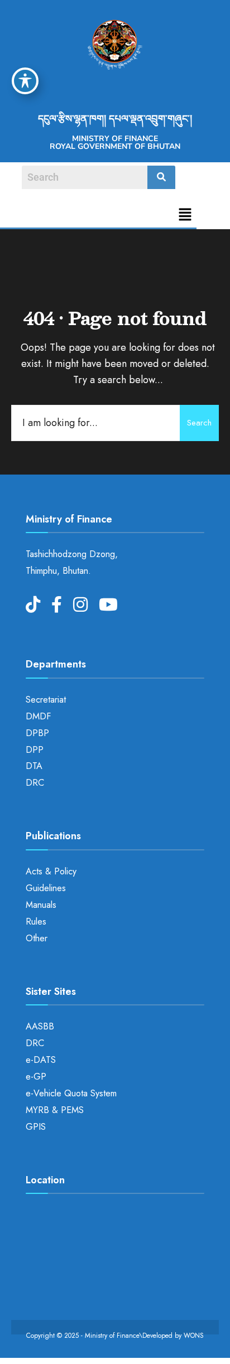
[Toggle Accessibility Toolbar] (25, 80)
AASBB (40, 1026)
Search (199, 423)
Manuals (41, 904)
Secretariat (46, 699)
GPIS (36, 1126)
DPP (35, 749)
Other (36, 938)
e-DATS (41, 1059)
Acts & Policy (51, 871)
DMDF (38, 716)
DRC (35, 782)
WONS (194, 1336)
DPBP (37, 733)
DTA (34, 766)
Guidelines (46, 888)
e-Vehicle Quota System (71, 1093)
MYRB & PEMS (55, 1110)
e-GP (36, 1076)
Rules (36, 921)
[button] (185, 216)
